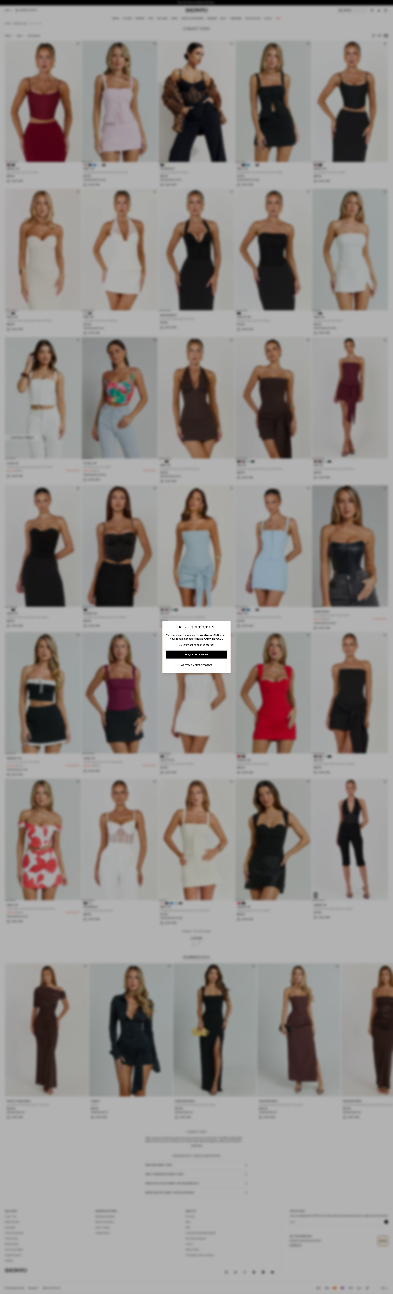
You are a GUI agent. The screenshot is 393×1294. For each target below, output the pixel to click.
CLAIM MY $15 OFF (231, 676)
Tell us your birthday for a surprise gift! (226, 659)
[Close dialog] (262, 601)
